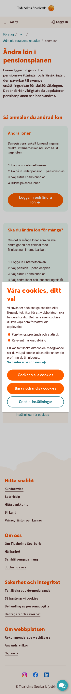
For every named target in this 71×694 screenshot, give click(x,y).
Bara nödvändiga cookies (35, 388)
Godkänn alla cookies (35, 374)
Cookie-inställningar (35, 401)
